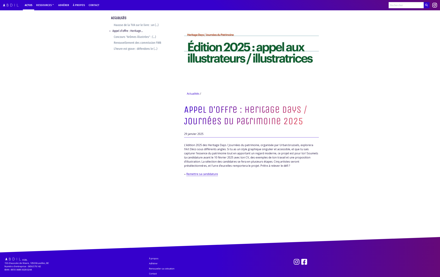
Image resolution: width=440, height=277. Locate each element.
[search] (427, 5)
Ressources (44, 5)
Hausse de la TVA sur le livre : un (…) (136, 25)
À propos (79, 5)
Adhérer (63, 5)
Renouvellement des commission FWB (137, 43)
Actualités (118, 18)
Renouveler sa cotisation (161, 268)
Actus (28, 5)
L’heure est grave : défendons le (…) (135, 49)
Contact (94, 5)
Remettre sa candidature (202, 174)
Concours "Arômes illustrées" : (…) (135, 37)
